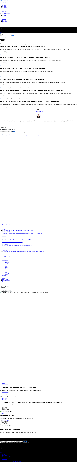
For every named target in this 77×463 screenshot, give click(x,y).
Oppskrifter (14, 224)
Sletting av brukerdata (6, 456)
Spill (5, 268)
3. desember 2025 (5, 250)
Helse (3, 281)
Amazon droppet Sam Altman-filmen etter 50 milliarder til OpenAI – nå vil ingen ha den (22, 233)
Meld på (13, 131)
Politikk (3, 270)
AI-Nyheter (4, 16)
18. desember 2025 (6, 256)
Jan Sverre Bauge (5, 0)
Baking (3, 224)
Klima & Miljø (7, 273)
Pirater (3, 278)
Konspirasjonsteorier (6, 280)
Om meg (4, 22)
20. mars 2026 (5, 244)
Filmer (8, 231)
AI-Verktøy (4, 6)
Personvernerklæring (6, 457)
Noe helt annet (5, 282)
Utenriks (6, 274)
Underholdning (5, 264)
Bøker (6, 269)
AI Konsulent (4, 11)
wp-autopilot (4, 8)
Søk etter (1, 34)
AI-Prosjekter (4, 7)
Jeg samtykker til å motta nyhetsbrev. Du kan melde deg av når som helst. (15, 132)
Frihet (6, 272)
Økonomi (4, 276)
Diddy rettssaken (5, 279)
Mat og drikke (8, 224)
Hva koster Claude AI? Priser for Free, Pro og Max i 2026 (12, 242)
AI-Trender (4, 2)
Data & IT (4, 275)
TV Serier (6, 267)
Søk (12, 35)
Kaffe (6, 261)
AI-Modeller (4, 5)
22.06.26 (4, 229)
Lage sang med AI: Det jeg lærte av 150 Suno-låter (11, 248)
